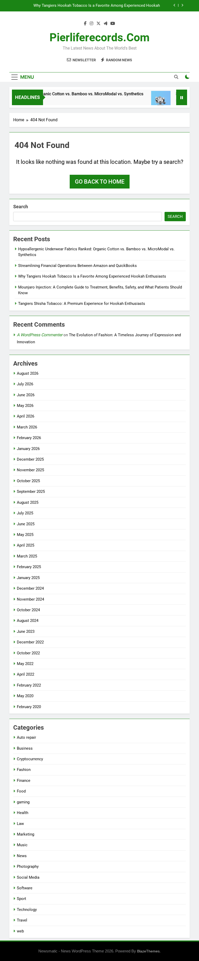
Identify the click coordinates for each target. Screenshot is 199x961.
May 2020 (25, 696)
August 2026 (27, 373)
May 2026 (25, 405)
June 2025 (25, 524)
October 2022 (28, 653)
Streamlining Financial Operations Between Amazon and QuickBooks (77, 265)
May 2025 (25, 534)
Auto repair (26, 737)
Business (25, 748)
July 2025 (25, 513)
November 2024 (30, 599)
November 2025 (30, 470)
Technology (27, 909)
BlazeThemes (148, 951)
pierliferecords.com (99, 37)
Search (20, 206)
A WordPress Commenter (39, 334)
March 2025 (27, 556)
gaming (23, 802)
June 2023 (25, 631)
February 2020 (29, 706)
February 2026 (29, 437)
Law (20, 823)
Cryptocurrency (30, 759)
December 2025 (30, 459)
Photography (28, 866)
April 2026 (25, 416)
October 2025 (28, 481)
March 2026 (27, 427)
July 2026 (25, 384)
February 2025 (29, 566)
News (22, 856)
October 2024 (28, 610)
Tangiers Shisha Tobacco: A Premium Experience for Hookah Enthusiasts (81, 303)
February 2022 (29, 685)
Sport (21, 898)
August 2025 (27, 502)
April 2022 (25, 674)
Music (22, 845)
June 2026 (25, 395)
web (20, 931)
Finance (23, 780)
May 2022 (25, 663)
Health (22, 812)
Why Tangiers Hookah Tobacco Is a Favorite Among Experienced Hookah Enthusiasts (96, 6)
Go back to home (99, 181)
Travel (22, 920)
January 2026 (28, 448)
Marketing (25, 834)
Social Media (28, 877)
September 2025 (31, 491)
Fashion (24, 769)
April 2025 (25, 545)
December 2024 (30, 588)
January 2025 (28, 577)
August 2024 (27, 620)
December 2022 (30, 642)
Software (24, 888)
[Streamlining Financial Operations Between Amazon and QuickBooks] (155, 100)
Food (21, 791)
